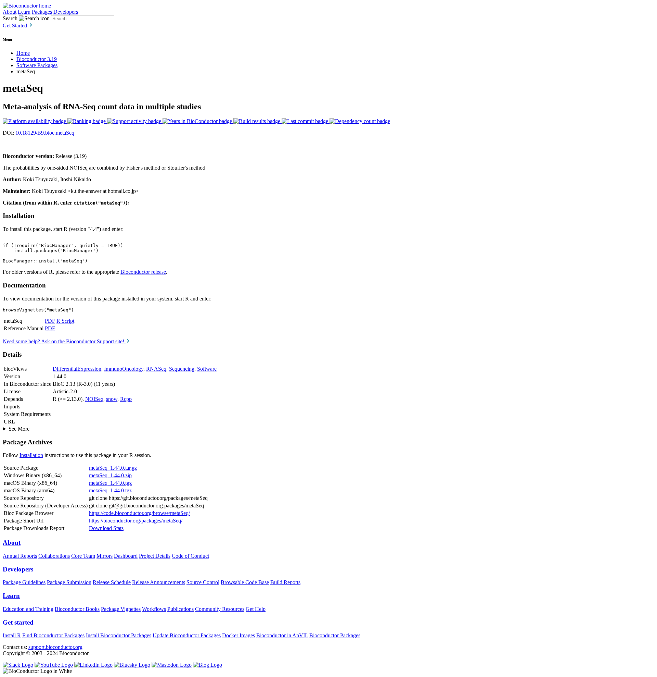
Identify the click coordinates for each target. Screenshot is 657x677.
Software (207, 369)
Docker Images (238, 635)
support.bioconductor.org (55, 647)
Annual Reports (20, 556)
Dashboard (126, 556)
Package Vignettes (121, 609)
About (9, 12)
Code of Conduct (190, 556)
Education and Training (28, 609)
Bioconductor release (143, 272)
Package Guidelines (24, 582)
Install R (12, 635)
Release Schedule (112, 582)
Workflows (154, 609)
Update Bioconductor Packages (187, 635)
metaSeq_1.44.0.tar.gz (113, 468)
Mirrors (104, 556)
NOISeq (94, 399)
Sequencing (181, 369)
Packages (42, 12)
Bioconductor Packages (334, 635)
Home (23, 53)
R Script (65, 321)
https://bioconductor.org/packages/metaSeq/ (135, 521)
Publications (180, 609)
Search (10, 18)
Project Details (154, 556)
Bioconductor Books (77, 609)
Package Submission (69, 582)
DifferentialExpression (77, 369)
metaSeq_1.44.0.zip (110, 475)
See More (19, 429)
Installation (31, 455)
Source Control (202, 582)
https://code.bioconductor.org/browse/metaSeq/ (139, 513)
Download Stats (106, 528)
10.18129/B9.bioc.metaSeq (44, 133)
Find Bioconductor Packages (53, 635)
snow (111, 399)
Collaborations (54, 556)
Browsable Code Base (245, 582)
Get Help (256, 609)
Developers (65, 12)
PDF (50, 321)
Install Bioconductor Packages (118, 635)
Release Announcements (158, 582)
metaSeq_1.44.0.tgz (110, 483)
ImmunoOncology (123, 369)
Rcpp (126, 399)
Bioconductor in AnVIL (282, 635)
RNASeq (156, 369)
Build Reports (285, 582)
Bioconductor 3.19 (36, 59)
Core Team (83, 556)
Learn (24, 12)
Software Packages (36, 65)
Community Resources (219, 609)
